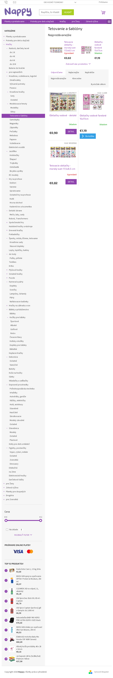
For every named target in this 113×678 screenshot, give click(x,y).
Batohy (12, 368)
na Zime (12, 471)
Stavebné (14, 408)
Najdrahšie (89, 72)
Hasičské (14, 412)
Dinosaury (14, 463)
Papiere (13, 139)
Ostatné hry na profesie (20, 194)
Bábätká (13, 349)
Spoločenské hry (16, 222)
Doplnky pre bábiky (18, 345)
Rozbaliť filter (21, 535)
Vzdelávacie (15, 143)
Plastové (14, 440)
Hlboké (13, 325)
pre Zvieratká (12, 499)
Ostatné (14, 99)
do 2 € (12, 52)
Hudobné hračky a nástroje (21, 226)
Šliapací (13, 159)
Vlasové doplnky (17, 246)
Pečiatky (13, 131)
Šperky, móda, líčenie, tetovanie (23, 238)
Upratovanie (15, 190)
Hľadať (68, 12)
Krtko (11, 266)
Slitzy (12, 111)
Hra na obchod (16, 202)
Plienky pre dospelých (16, 491)
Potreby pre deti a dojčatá (17, 40)
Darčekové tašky (16, 479)
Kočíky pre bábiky (17, 317)
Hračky (9, 44)
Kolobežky (14, 155)
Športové (14, 321)
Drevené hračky (16, 230)
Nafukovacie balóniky (19, 301)
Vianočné (14, 365)
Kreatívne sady (16, 242)
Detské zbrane (15, 210)
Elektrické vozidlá (17, 147)
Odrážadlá (14, 167)
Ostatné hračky (16, 274)
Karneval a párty (16, 281)
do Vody (12, 254)
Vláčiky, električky (18, 400)
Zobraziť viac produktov (77, 64)
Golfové (14, 329)
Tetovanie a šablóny (19, 115)
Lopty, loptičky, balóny (19, 250)
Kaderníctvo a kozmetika (21, 206)
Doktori (13, 182)
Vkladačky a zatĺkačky (18, 380)
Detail (71, 131)
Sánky (11, 376)
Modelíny (14, 107)
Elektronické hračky (17, 475)
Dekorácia (13, 357)
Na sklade (15, 529)
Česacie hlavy (16, 337)
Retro (12, 333)
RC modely (13, 175)
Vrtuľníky (13, 392)
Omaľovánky (15, 80)
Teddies (12, 262)
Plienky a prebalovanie (16, 36)
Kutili (12, 198)
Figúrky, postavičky (17, 448)
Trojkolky (14, 163)
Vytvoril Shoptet (101, 671)
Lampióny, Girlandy (18, 293)
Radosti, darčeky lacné (19, 48)
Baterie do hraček (17, 68)
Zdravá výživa (12, 487)
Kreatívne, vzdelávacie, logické (23, 76)
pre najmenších (15, 72)
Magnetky (14, 123)
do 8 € (12, 60)
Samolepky (15, 119)
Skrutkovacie (15, 416)
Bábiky (13, 313)
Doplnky (13, 285)
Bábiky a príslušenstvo (19, 309)
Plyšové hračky (15, 270)
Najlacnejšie (74, 72)
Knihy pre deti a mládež (19, 444)
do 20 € (13, 64)
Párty (12, 297)
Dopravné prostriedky (18, 384)
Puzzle (12, 278)
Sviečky (13, 289)
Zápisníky (14, 127)
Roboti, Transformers (18, 218)
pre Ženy (10, 483)
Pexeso (13, 88)
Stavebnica (14, 428)
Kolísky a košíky (17, 341)
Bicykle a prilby (16, 171)
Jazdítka (12, 151)
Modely (13, 432)
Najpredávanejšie (58, 78)
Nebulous (14, 135)
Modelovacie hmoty (18, 103)
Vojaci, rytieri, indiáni (19, 452)
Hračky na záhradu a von (19, 305)
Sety (12, 95)
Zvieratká (14, 459)
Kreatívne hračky (17, 92)
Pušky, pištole (16, 258)
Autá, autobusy (16, 404)
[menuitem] (14, 21)
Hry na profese (15, 179)
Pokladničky (14, 234)
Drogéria (10, 495)
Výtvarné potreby (17, 84)
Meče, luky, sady (17, 214)
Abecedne (76, 78)
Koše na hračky (15, 372)
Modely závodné (17, 420)
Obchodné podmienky (53, 2)
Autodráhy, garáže (18, 396)
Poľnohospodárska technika (22, 388)
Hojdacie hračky (16, 353)
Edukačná (13, 467)
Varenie (13, 186)
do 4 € (12, 56)
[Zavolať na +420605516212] (9, 2)
